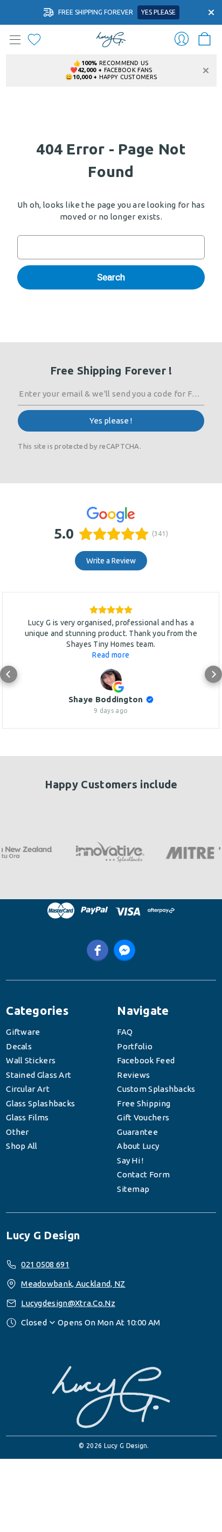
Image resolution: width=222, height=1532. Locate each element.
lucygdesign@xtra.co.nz (68, 1303)
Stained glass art (38, 1074)
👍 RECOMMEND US (110, 63)
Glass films (27, 1117)
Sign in (182, 39)
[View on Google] (111, 679)
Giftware (23, 1031)
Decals (19, 1046)
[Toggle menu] (15, 39)
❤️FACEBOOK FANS (111, 70)
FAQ (125, 1031)
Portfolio (134, 1046)
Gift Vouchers (143, 1117)
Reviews (133, 1074)
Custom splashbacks (156, 1088)
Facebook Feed (146, 1060)
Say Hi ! (130, 1160)
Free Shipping (143, 1103)
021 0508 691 (45, 1264)
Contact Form (143, 1174)
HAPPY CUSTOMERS (111, 77)
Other (17, 1131)
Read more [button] (110, 655)
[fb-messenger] (124, 950)
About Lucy (138, 1145)
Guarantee (137, 1131)
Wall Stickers (31, 1060)
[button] (8, 674)
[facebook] (97, 950)
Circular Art (28, 1088)
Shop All (21, 1145)
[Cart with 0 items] (204, 36)
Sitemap (133, 1189)
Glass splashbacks (40, 1103)
